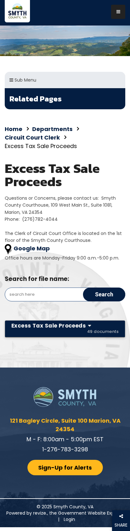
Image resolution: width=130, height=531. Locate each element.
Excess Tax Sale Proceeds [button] (65, 328)
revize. (40, 513)
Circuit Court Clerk (32, 137)
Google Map (32, 248)
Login (69, 519)
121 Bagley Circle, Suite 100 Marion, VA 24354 (65, 425)
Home (13, 129)
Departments (52, 129)
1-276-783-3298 (65, 449)
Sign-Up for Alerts (65, 467)
